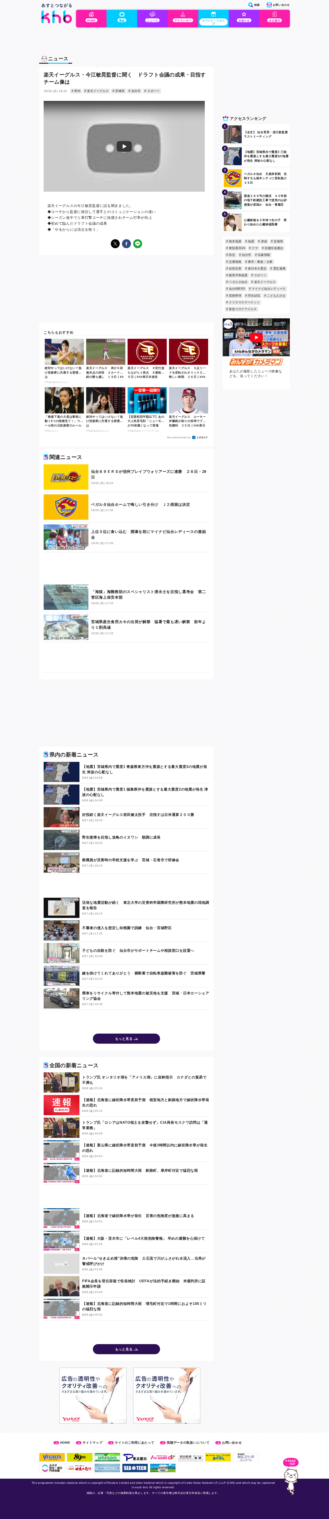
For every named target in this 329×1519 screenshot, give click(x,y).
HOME (65, 1442)
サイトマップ (92, 1442)
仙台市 (135, 91)
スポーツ (153, 91)
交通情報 (234, 261)
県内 (76, 91)
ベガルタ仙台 (238, 282)
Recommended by (179, 437)
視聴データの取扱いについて (188, 1442)
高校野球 (234, 295)
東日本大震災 (257, 268)
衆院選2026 (236, 248)
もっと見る (124, 1039)
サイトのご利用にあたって (134, 1442)
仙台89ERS (236, 288)
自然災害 (234, 268)
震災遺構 (279, 268)
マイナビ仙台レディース (268, 288)
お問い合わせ (232, 1442)
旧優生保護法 (273, 248)
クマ (254, 248)
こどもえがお (276, 295)
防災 (231, 254)
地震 (250, 241)
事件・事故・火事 (260, 261)
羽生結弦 (254, 295)
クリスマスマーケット (244, 302)
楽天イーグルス (97, 91)
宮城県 (119, 91)
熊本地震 (234, 241)
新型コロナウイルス (242, 309)
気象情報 (263, 254)
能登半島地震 (238, 275)
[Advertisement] (126, 568)
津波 (263, 241)
